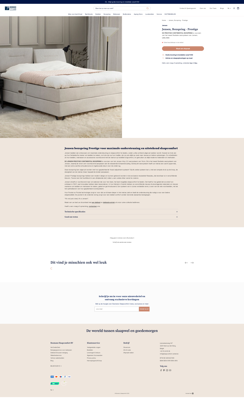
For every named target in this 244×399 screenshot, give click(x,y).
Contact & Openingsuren (188, 8)
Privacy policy (91, 358)
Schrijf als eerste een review (122, 242)
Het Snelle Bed (55, 347)
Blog (52, 360)
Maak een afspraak (183, 49)
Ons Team (213, 8)
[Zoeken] (147, 8)
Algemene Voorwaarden (94, 355)
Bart (191, 63)
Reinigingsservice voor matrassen (61, 350)
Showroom (126, 347)
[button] (98, 14)
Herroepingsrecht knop (94, 360)
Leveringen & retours (93, 352)
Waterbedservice (56, 355)
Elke (196, 63)
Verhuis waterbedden (57, 358)
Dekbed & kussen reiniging (59, 352)
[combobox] (122, 8)
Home (164, 20)
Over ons (203, 8)
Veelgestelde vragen (93, 347)
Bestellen (90, 350)
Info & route (127, 350)
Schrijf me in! (144, 309)
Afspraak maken (128, 352)
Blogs (222, 8)
